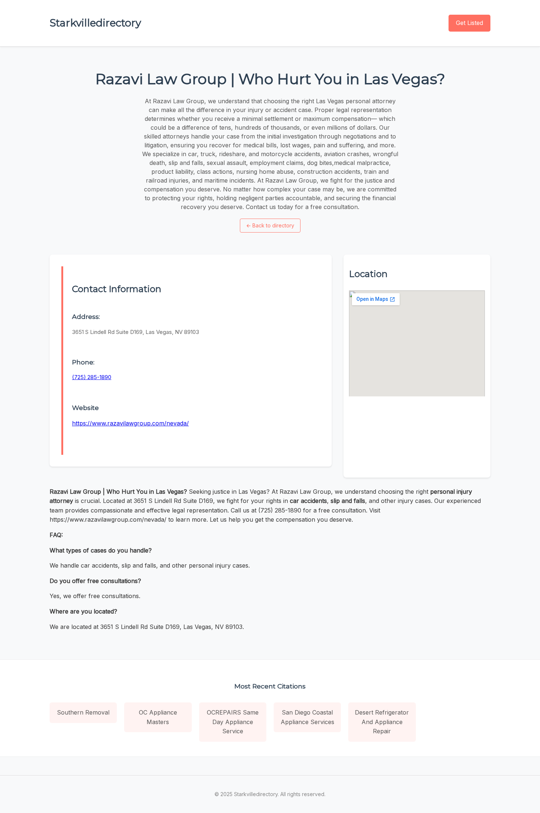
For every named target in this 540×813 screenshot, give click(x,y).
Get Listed (469, 22)
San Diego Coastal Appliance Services (307, 717)
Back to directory (270, 225)
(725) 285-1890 (91, 377)
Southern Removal (83, 712)
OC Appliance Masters (158, 717)
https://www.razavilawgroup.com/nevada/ (130, 423)
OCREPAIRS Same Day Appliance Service (233, 722)
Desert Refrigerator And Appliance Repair (382, 722)
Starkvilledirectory (95, 23)
